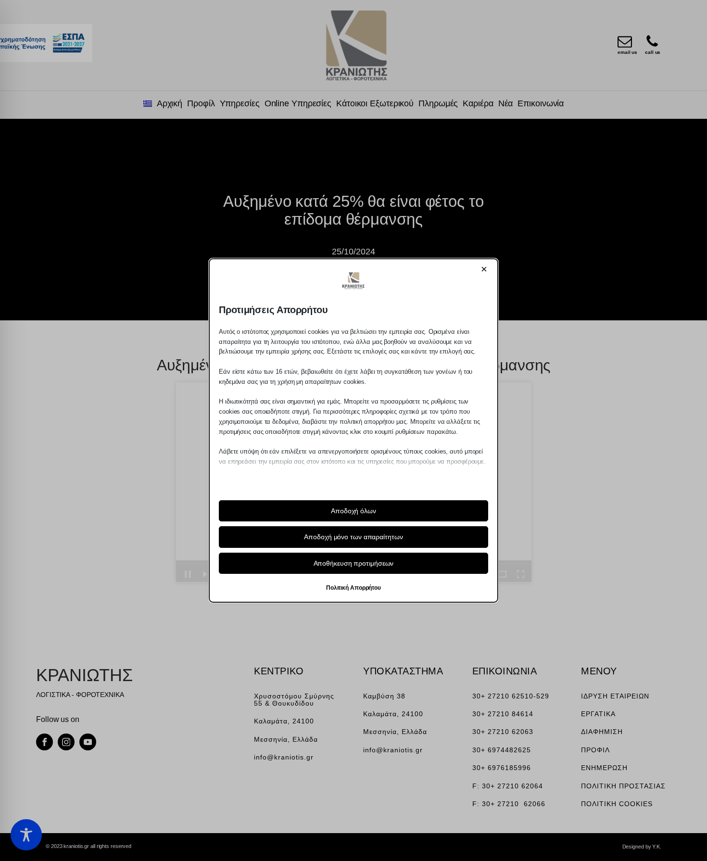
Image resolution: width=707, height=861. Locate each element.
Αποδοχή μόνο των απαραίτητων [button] (353, 537)
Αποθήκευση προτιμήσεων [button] (354, 563)
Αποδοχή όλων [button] (353, 511)
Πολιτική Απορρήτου (353, 587)
